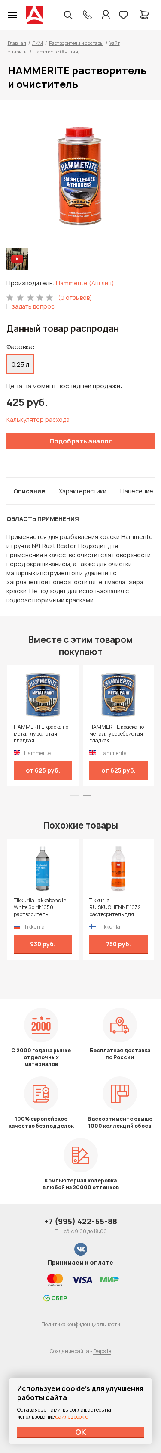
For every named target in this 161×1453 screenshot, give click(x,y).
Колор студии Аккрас (34, 15)
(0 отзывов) (75, 297)
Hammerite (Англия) (85, 283)
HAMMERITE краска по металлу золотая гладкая (41, 733)
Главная (17, 43)
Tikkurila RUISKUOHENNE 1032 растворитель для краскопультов (115, 907)
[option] (80, 175)
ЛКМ (37, 43)
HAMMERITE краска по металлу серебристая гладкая (116, 733)
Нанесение (136, 491)
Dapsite (102, 1351)
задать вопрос (33, 306)
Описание (29, 491)
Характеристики (82, 491)
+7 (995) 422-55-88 (80, 1221)
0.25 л (20, 364)
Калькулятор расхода (38, 419)
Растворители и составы (76, 43)
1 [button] (74, 795)
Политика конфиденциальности (80, 1324)
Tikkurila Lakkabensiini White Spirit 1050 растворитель (41, 907)
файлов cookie (71, 1416)
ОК (80, 1432)
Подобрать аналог (80, 441)
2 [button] (87, 795)
